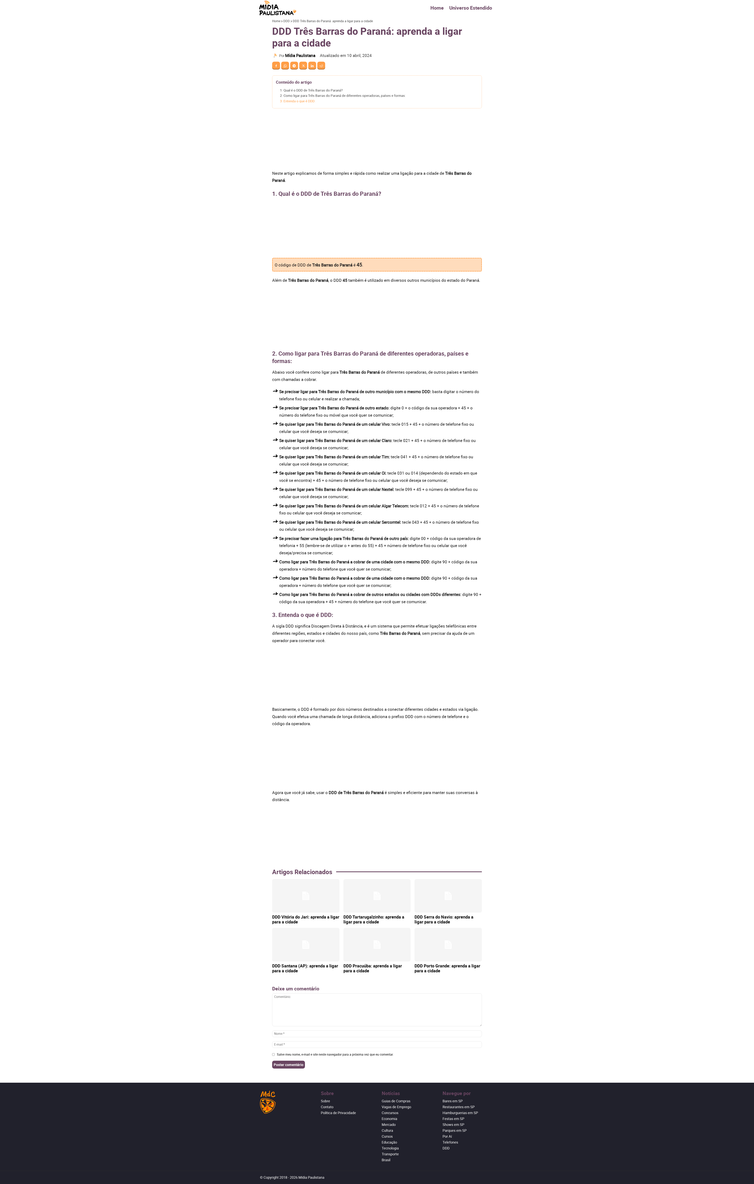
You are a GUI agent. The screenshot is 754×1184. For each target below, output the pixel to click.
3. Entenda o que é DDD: (297, 101)
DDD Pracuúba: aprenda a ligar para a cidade (372, 968)
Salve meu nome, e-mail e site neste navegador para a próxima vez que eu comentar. (335, 1054)
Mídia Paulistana (300, 55)
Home (437, 8)
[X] (303, 66)
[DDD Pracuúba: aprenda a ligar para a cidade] (377, 944)
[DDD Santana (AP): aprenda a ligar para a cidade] (305, 944)
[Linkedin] (312, 66)
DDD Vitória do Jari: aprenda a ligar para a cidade (305, 919)
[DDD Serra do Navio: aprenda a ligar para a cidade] (448, 896)
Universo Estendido (470, 8)
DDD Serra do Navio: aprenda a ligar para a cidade (444, 919)
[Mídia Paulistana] (275, 56)
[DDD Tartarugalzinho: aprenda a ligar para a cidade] (377, 896)
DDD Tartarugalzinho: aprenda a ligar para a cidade (373, 919)
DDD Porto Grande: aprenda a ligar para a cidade (447, 968)
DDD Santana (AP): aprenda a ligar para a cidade (305, 968)
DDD (286, 21)
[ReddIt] (321, 66)
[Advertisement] (377, 140)
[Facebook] (276, 66)
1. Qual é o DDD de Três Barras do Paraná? (311, 90)
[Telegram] (294, 66)
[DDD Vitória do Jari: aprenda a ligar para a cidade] (305, 896)
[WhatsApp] (285, 66)
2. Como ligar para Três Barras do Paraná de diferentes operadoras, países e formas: (343, 95)
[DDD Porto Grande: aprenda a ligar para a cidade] (448, 944)
